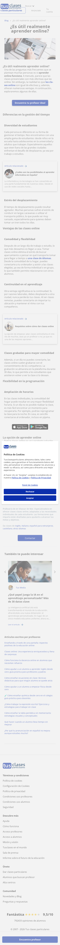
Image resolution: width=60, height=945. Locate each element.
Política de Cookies (20, 477)
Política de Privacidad (41, 477)
